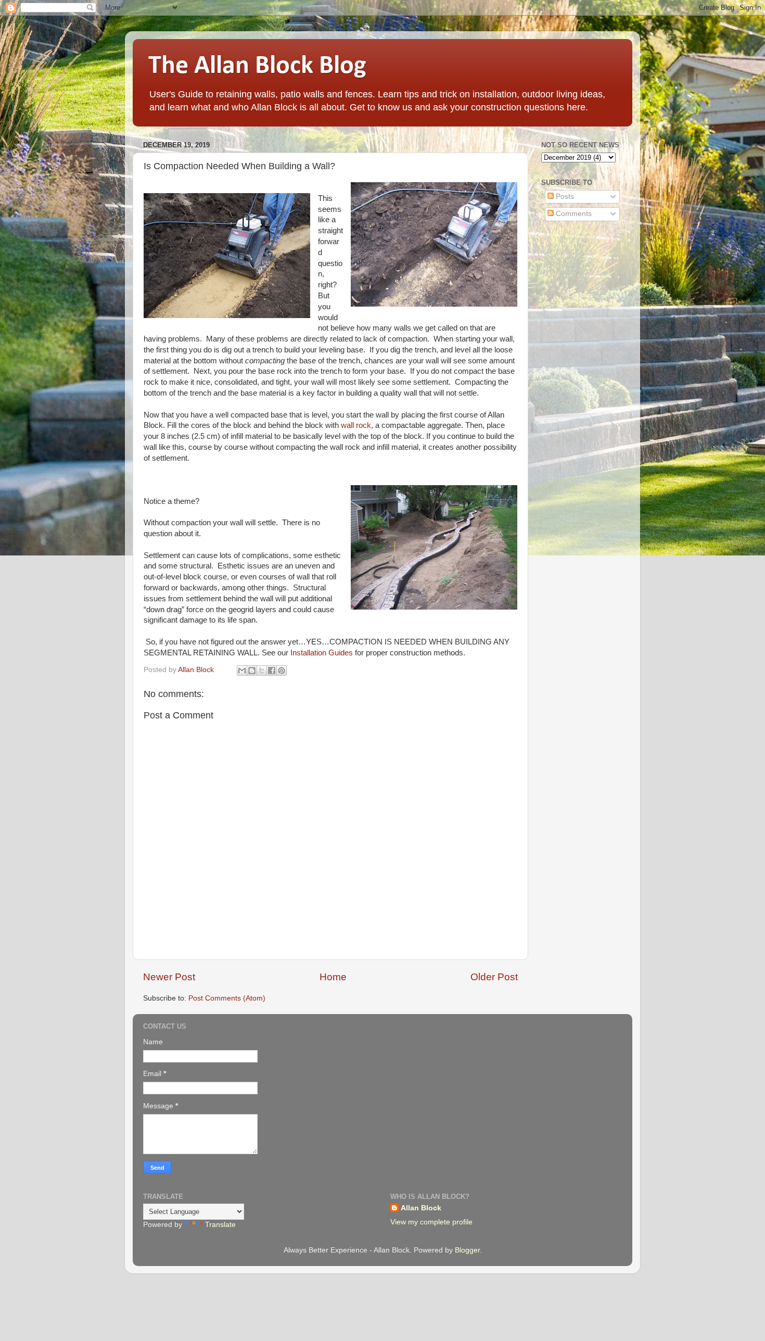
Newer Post (169, 976)
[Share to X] (262, 670)
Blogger (467, 1250)
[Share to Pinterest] (281, 670)
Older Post (494, 976)
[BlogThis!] (252, 670)
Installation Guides (321, 653)
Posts (564, 196)
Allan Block (421, 1208)
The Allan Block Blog (257, 66)
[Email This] (242, 670)
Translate (220, 1225)
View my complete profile (431, 1222)
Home (333, 976)
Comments (573, 214)
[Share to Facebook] (271, 670)
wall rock (356, 425)
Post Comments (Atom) (226, 998)
